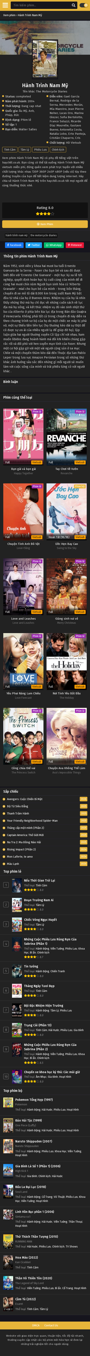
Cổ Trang (47, 1196)
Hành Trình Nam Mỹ (17, 235)
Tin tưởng (31, 966)
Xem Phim (46, 224)
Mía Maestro (58, 109)
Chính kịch (58, 149)
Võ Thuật (59, 1196)
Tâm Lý (25, 149)
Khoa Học (60, 1151)
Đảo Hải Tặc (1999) (28, 1120)
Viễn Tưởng (57, 948)
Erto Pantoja (76, 134)
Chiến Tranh (57, 971)
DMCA (35, 1325)
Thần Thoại (75, 1221)
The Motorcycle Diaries (44, 235)
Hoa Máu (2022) (26, 1257)
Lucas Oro (66, 113)
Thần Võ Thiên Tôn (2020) (33, 1278)
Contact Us (51, 1325)
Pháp (8, 115)
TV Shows (72, 1246)
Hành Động (42, 948)
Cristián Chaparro (62, 138)
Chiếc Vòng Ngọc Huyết (40, 920)
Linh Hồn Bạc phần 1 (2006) (34, 1212)
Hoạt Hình (65, 1076)
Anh (31, 111)
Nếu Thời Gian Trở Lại (39, 880)
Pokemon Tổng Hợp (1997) (34, 1100)
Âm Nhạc (41, 1076)
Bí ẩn (33, 952)
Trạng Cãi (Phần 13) (37, 1025)
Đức (16, 115)
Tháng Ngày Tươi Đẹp (39, 986)
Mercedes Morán (70, 105)
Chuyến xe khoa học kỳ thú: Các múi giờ (52, 1072)
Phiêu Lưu (40, 149)
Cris (77, 138)
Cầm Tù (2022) (25, 1299)
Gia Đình (79, 1030)
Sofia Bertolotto (71, 117)
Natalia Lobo (58, 134)
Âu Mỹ (23, 111)
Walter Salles (28, 129)
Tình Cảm (10, 149)
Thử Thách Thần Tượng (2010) (36, 1237)
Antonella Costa (70, 129)
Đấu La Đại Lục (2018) (30, 1187)
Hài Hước (53, 1030)
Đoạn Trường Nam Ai (39, 900)
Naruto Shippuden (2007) (33, 1141)
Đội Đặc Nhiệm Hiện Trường (43, 1006)
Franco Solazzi (59, 121)
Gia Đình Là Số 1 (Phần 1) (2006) (37, 1166)
